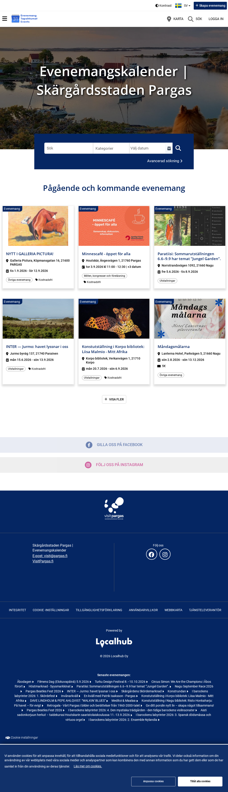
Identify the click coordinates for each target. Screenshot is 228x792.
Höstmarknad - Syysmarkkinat (50, 686)
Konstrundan (177, 691)
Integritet (17, 610)
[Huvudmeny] (4, 18)
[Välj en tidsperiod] (169, 148)
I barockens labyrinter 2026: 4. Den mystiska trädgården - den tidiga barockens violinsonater (131, 710)
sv (187, 4)
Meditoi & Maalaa (124, 700)
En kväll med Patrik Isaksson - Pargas (110, 696)
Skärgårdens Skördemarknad (141, 691)
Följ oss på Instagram (119, 464)
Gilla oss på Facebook (119, 444)
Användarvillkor (143, 610)
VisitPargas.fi (43, 561)
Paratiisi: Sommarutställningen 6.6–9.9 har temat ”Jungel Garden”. (123, 686)
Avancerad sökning (163, 161)
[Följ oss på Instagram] (165, 554)
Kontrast (165, 5)
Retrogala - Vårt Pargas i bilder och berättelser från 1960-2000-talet (93, 705)
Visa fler (116, 399)
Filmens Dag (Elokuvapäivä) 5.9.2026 (63, 681)
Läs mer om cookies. (88, 766)
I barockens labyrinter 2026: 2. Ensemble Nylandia (123, 719)
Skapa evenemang (212, 5)
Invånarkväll (70, 696)
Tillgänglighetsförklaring (99, 610)
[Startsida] (24, 19)
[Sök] (178, 148)
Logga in (216, 19)
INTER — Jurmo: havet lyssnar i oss (91, 691)
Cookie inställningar (24, 737)
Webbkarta (173, 610)
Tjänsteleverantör (205, 610)
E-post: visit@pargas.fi (50, 556)
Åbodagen (24, 681)
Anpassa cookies (153, 781)
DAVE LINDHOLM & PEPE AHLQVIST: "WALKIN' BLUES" (68, 700)
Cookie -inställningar (51, 610)
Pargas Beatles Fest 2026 (44, 691)
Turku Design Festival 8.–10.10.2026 (120, 681)
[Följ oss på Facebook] (151, 554)
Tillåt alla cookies (200, 781)
